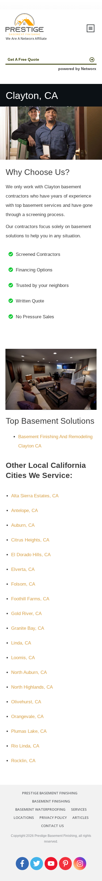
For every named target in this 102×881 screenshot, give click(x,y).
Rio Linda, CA (25, 746)
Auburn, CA (23, 525)
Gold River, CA (26, 613)
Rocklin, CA (23, 760)
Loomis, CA (23, 657)
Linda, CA (21, 643)
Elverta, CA (23, 569)
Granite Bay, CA (27, 628)
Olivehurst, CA (26, 701)
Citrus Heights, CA (30, 540)
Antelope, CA (24, 510)
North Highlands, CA (32, 687)
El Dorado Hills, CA (31, 554)
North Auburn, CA (29, 672)
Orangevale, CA (27, 716)
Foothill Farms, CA (30, 598)
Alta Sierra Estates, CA (34, 495)
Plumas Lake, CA (29, 731)
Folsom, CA (23, 584)
